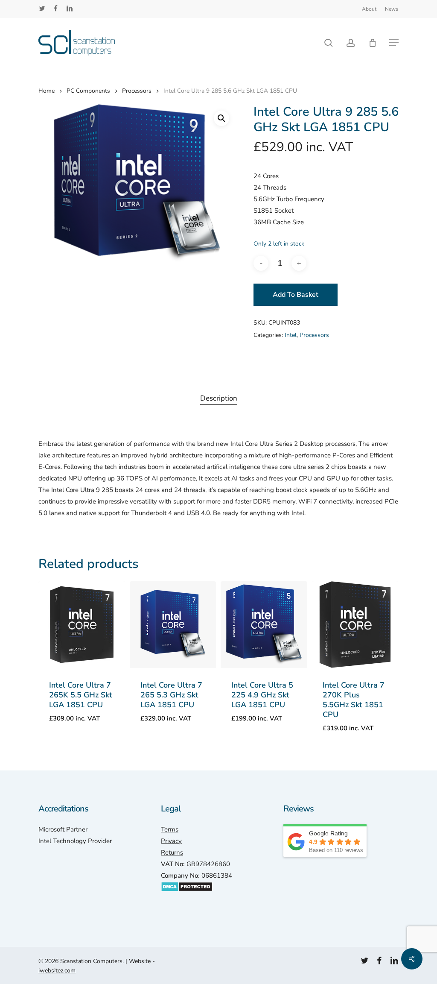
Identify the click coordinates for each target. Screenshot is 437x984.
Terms (169, 829)
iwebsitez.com (57, 970)
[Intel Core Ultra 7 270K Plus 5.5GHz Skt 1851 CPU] (355, 624)
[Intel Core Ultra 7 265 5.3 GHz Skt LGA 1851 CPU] (173, 624)
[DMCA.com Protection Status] (187, 896)
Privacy (171, 841)
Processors (136, 91)
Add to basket (295, 294)
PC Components (88, 91)
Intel (291, 335)
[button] (394, 42)
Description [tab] (218, 398)
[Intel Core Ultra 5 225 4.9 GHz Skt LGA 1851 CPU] (264, 624)
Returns (172, 852)
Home (46, 91)
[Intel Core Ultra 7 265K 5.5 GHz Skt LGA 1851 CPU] (81, 624)
